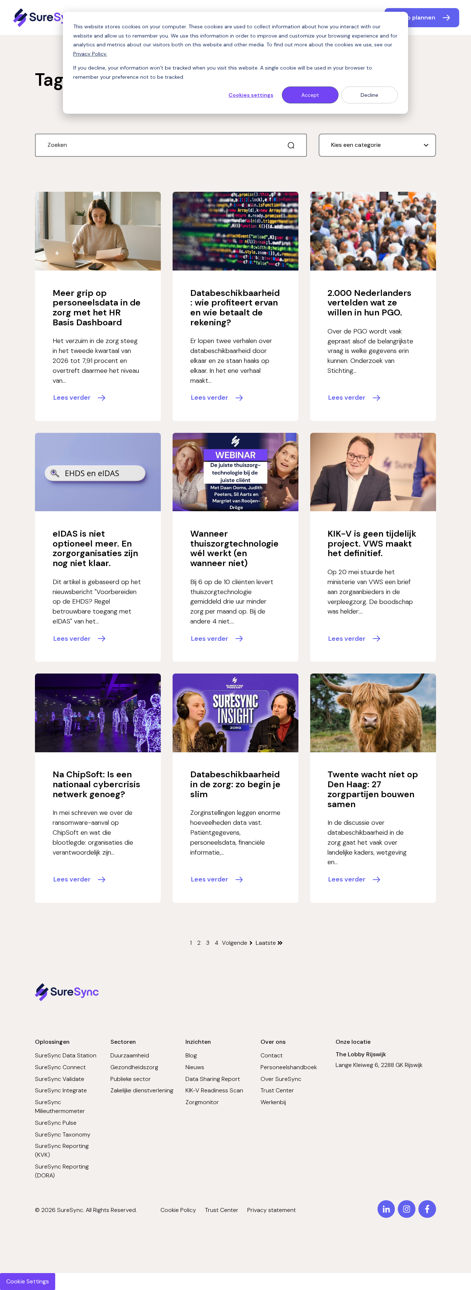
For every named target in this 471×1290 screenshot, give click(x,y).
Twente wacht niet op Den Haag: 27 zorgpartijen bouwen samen (372, 788)
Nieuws (194, 1067)
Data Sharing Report (212, 1079)
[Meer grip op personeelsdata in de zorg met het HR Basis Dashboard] (98, 231)
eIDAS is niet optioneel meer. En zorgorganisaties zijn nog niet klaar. (95, 548)
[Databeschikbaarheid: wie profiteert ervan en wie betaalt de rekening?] (235, 231)
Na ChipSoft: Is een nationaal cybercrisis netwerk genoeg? (96, 783)
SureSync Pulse (56, 1123)
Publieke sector (130, 1079)
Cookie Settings (27, 1281)
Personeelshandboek (289, 1067)
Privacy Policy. (90, 53)
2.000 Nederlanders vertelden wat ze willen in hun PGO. (369, 302)
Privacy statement (271, 1210)
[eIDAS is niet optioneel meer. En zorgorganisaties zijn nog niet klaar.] (98, 472)
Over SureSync (281, 1079)
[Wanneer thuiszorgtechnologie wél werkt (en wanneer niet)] (235, 472)
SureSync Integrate (61, 1090)
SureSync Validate (59, 1079)
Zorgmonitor (202, 1102)
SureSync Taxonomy (63, 1134)
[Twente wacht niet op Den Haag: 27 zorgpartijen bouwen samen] (373, 713)
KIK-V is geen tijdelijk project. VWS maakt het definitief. (371, 543)
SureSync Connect (60, 1067)
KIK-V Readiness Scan (214, 1090)
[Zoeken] (291, 145)
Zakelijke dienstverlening (141, 1090)
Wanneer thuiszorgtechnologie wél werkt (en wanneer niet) (234, 548)
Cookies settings (251, 95)
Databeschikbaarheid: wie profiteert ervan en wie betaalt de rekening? (235, 307)
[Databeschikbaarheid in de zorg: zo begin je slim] (235, 713)
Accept (310, 95)
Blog (191, 1055)
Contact (272, 1055)
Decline (369, 95)
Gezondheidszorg (134, 1067)
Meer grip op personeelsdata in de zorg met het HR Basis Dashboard (97, 307)
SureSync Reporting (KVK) (62, 1150)
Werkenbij (273, 1102)
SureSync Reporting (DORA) (62, 1171)
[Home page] (47, 17)
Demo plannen (414, 17)
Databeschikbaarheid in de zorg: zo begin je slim (235, 783)
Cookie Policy (178, 1210)
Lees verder (72, 397)
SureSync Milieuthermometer (60, 1106)
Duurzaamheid (129, 1055)
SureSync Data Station (65, 1055)
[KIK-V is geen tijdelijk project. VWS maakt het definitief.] (373, 472)
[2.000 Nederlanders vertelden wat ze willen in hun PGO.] (373, 231)
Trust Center (277, 1090)
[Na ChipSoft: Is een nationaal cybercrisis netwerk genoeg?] (98, 713)
